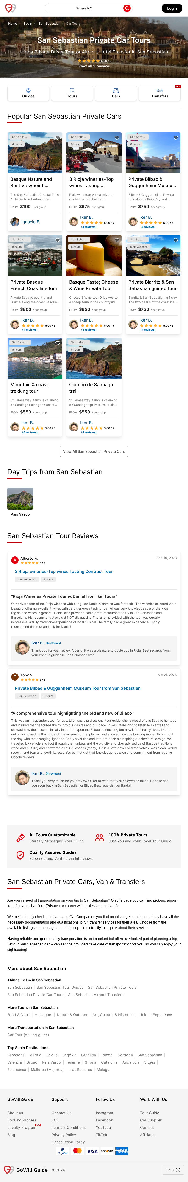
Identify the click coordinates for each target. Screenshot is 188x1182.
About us (15, 1112)
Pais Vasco (51, 1062)
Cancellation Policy (68, 1142)
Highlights (43, 1014)
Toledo (107, 1055)
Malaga (103, 1069)
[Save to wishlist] (58, 137)
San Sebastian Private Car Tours (35, 994)
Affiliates (147, 1134)
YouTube (103, 1127)
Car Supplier (151, 1120)
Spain (28, 23)
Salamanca (16, 1069)
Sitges (149, 1062)
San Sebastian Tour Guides (60, 987)
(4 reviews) (53, 643)
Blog (11, 1134)
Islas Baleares (80, 1069)
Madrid (35, 1055)
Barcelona (16, 1055)
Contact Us (61, 1112)
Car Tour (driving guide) (28, 1035)
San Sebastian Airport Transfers (95, 994)
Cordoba (125, 1055)
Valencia (14, 1062)
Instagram (104, 1112)
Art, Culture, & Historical (113, 1014)
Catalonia (109, 1062)
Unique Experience (155, 1014)
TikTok (101, 1134)
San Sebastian (49, 23)
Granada (88, 1055)
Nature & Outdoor (72, 1014)
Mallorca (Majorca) (47, 1069)
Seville (52, 1055)
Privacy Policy (64, 1134)
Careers (147, 1127)
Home (12, 23)
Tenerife (73, 1062)
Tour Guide (149, 1112)
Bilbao (32, 1062)
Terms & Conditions (69, 1127)
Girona (90, 1062)
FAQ (55, 1120)
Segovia (69, 1055)
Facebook (104, 1120)
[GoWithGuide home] (10, 8)
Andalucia (130, 1062)
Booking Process (21, 1120)
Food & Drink (18, 1014)
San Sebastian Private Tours (112, 987)
